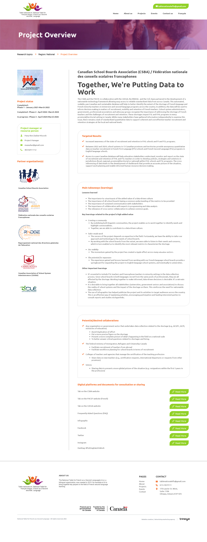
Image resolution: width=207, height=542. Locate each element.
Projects (142, 13)
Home (115, 13)
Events (154, 13)
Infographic (83, 420)
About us (128, 13)
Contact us (168, 13)
